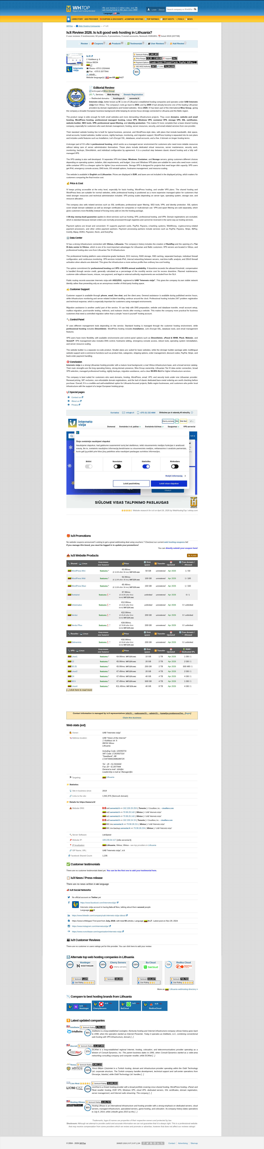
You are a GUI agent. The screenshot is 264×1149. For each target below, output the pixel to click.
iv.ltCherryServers (103, 1005)
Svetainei (76, 595)
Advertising (183, 1143)
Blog (151, 1143)
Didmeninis (76, 642)
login (188, 713)
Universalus (77, 605)
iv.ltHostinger (84, 1007)
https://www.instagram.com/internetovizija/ (90, 926)
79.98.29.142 (129, 812)
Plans (193, 556)
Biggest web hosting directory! (84, 11)
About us (75, 401)
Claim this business (132, 718)
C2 (73, 661)
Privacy (75, 405)
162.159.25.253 (130, 808)
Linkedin (158, 1143)
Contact (171, 1143)
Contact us (76, 397)
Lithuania (110, 777)
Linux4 (74, 686)
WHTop (69, 26)
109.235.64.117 (109, 840)
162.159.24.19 (129, 820)
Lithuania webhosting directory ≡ (184, 989)
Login (154, 9)
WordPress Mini (78, 571)
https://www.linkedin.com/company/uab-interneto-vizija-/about (98, 915)
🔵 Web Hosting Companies (88, 26)
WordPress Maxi (79, 586)
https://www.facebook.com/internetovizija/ (98, 903)
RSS (162, 1143)
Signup (162, 9)
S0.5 (74, 681)
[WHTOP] (69, 19)
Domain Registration (133, 94)
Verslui (74, 615)
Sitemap (194, 1143)
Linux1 (74, 656)
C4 (73, 676)
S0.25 (74, 666)
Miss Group (109, 91)
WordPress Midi (78, 578)
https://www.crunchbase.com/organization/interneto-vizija (96, 931)
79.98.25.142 (129, 816)
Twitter (147, 1143)
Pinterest (155, 1143)
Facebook (144, 1143)
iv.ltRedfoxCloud (156, 1006)
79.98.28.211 (132, 824)
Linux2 (74, 671)
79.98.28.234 (139, 828)
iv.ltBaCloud (130, 1005)
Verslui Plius (77, 625)
